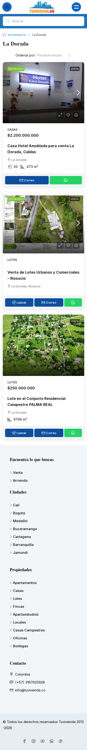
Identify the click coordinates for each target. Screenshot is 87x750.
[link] (43, 92)
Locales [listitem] (19, 622)
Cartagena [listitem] (22, 536)
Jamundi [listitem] (20, 552)
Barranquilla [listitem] (23, 544)
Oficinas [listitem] (20, 638)
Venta (75, 68)
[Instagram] (34, 741)
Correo (29, 180)
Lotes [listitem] (17, 598)
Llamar (21, 302)
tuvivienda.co (17, 35)
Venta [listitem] (18, 472)
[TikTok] (61, 741)
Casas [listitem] (18, 590)
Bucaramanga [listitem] (25, 529)
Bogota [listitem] (19, 513)
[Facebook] (25, 741)
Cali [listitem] (16, 505)
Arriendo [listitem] (20, 480)
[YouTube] (43, 741)
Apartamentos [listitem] (25, 583)
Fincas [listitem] (18, 606)
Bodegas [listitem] (20, 646)
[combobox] (53, 55)
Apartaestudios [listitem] (26, 614)
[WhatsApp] (52, 741)
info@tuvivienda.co (30, 690)
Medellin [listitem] (20, 521)
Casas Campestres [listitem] (29, 630)
